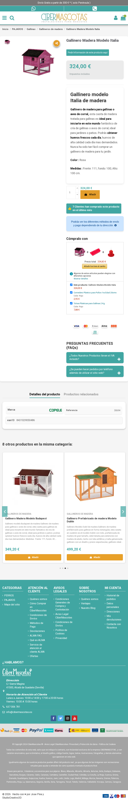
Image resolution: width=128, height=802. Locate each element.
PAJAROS (9, 600)
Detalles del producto (45, 394)
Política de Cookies (61, 632)
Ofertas (34, 656)
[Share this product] (56, 43)
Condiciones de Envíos (38, 617)
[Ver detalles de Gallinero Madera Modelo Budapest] (33, 483)
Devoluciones (37, 631)
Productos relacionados (81, 394)
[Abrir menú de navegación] (4, 17)
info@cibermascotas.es (19, 712)
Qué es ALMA (37, 640)
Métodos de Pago (36, 625)
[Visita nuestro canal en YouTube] (74, 718)
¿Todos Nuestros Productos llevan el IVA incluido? (91, 357)
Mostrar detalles (81, 279)
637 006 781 (13, 706)
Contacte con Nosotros (114, 626)
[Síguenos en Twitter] (60, 718)
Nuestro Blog (88, 608)
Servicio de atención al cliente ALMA (37, 648)
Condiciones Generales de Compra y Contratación (62, 604)
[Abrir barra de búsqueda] (12, 17)
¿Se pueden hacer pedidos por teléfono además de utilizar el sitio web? (91, 371)
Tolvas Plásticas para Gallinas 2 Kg (89, 303)
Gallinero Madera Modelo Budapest (26, 518)
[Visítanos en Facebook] (53, 718)
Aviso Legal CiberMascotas (63, 616)
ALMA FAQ (36, 635)
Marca (11, 409)
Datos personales (113, 605)
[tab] (95, 357)
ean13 (10, 420)
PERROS (9, 595)
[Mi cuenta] (115, 17)
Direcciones (113, 611)
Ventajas (85, 603)
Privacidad (61, 638)
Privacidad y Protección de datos (83, 744)
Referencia (71, 410)
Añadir (92, 194)
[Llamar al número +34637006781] (94, 8)
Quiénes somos (38, 599)
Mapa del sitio (12, 604)
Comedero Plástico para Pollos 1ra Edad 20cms (95, 292)
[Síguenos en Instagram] (67, 718)
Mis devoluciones (114, 618)
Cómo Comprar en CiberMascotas (38, 607)
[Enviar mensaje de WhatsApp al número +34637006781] (33, 8)
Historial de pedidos (113, 597)
